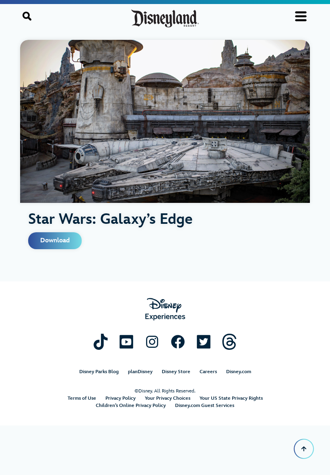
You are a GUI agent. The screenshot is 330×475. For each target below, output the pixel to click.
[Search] (27, 16)
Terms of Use (82, 398)
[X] (204, 341)
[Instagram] (152, 341)
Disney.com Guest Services (204, 406)
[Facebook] (178, 341)
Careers (208, 372)
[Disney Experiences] (165, 309)
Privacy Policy (120, 398)
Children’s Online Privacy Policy (131, 406)
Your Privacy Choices (167, 398)
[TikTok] (101, 341)
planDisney (140, 372)
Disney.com (238, 372)
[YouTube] (126, 341)
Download (55, 240)
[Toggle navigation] (301, 16)
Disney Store (176, 372)
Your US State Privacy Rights (231, 398)
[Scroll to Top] (304, 449)
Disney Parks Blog (99, 372)
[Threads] (229, 341)
